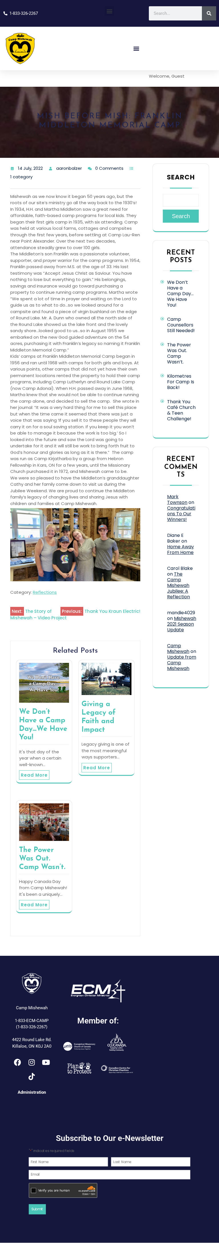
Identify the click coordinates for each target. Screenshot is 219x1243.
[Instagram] (32, 1062)
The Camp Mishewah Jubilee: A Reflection (178, 585)
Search (181, 177)
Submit (37, 1209)
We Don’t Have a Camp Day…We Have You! (180, 293)
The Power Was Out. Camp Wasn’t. (42, 859)
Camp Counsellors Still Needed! (181, 325)
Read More (34, 775)
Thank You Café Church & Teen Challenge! (181, 410)
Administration (32, 1092)
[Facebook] (17, 1062)
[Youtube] (46, 1062)
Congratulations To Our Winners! (181, 514)
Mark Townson (177, 499)
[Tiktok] (32, 1076)
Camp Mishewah (178, 648)
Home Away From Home (180, 549)
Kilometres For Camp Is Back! (180, 382)
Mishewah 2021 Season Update (181, 624)
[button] (109, 11)
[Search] (209, 13)
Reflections (45, 592)
